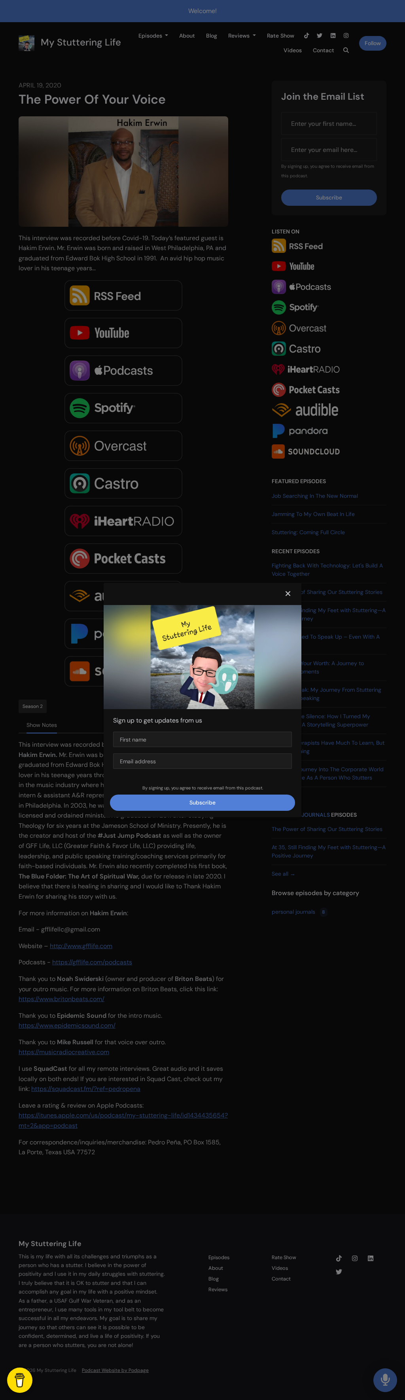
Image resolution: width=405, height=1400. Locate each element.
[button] (288, 594)
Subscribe (202, 802)
